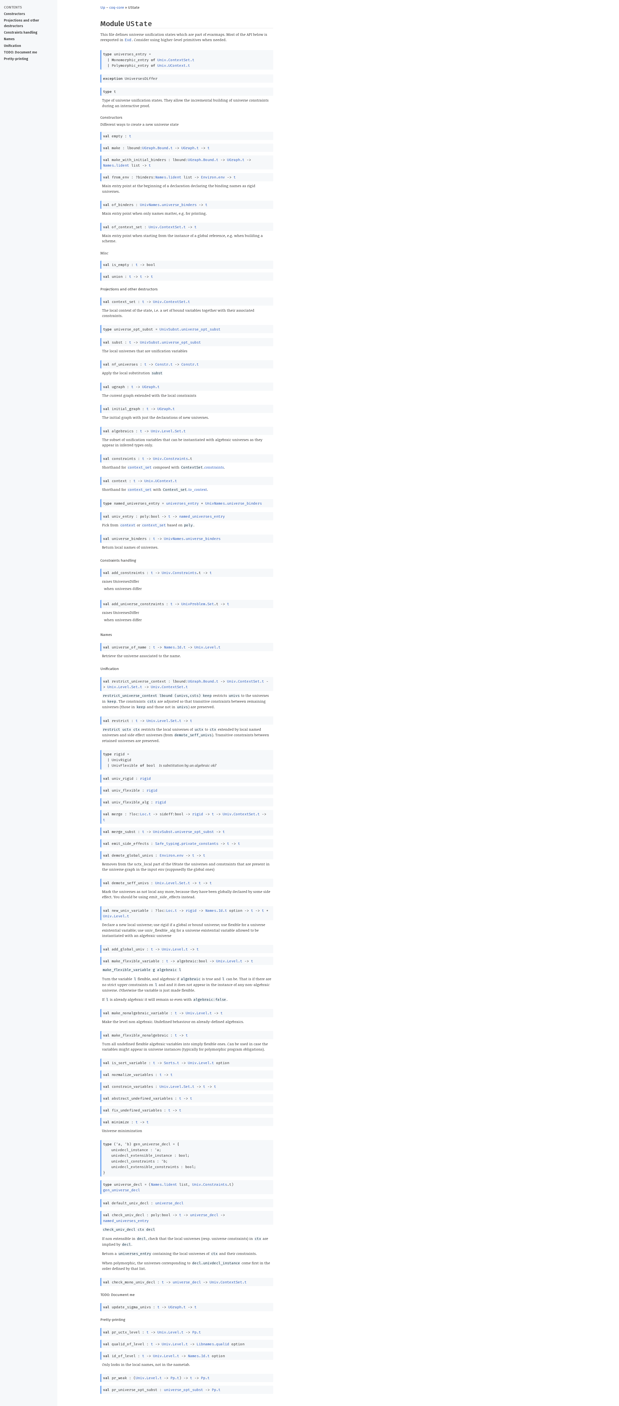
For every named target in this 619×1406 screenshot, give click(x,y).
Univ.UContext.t (173, 65)
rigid (145, 778)
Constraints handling (20, 32)
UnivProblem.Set (197, 604)
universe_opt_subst (183, 1390)
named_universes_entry (202, 516)
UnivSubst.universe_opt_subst (190, 329)
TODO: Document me (20, 52)
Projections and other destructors (21, 23)
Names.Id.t (175, 647)
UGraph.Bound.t (157, 148)
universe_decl (169, 1203)
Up (102, 7)
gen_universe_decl (121, 1190)
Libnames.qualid (213, 1344)
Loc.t (145, 814)
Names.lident (116, 165)
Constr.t (164, 364)
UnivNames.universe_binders (168, 205)
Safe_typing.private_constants (186, 843)
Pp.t (196, 1332)
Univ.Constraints (170, 458)
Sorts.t (171, 1063)
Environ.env (213, 177)
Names (9, 39)
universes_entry (182, 503)
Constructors (14, 14)
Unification (12, 46)
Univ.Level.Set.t (168, 431)
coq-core (116, 7)
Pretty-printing (16, 59)
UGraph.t (190, 148)
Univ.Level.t (207, 647)
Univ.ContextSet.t (175, 60)
